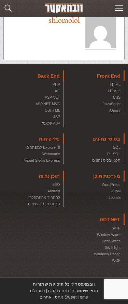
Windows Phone (107, 254)
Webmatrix (51, 154)
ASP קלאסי (51, 123)
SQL (116, 147)
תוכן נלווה (49, 176)
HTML (115, 84)
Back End (49, 76)
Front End (108, 76)
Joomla (114, 197)
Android (53, 191)
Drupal (115, 191)
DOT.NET (110, 219)
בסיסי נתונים (106, 139)
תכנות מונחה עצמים (44, 204)
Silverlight (112, 247)
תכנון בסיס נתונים (106, 160)
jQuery (114, 110)
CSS (116, 97)
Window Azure (108, 235)
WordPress (111, 184)
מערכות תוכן (106, 176)
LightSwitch (111, 241)
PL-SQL (113, 154)
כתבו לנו (37, 290)
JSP (56, 117)
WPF (116, 228)
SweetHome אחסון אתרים (64, 297)
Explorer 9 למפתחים (43, 147)
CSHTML (52, 110)
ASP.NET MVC (47, 104)
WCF (116, 260)
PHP (56, 84)
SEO (56, 184)
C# (57, 91)
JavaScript (111, 104)
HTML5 (114, 91)
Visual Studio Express (42, 160)
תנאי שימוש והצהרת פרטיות (73, 290)
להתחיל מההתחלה (44, 197)
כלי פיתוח (49, 139)
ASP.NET (52, 97)
